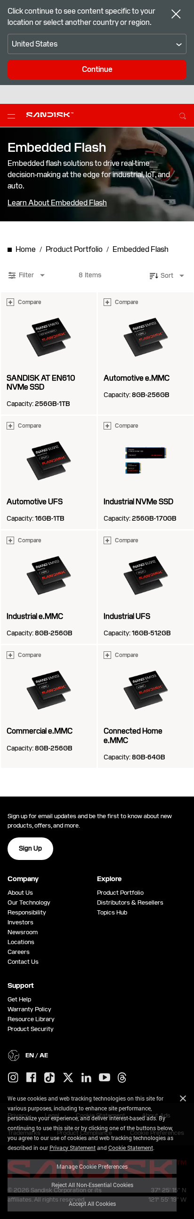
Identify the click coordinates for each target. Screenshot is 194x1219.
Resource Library (31, 1019)
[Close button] (176, 15)
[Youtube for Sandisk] (104, 1077)
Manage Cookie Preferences (92, 1166)
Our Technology (29, 902)
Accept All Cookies (92, 1203)
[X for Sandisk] (68, 1078)
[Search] (182, 114)
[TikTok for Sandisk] (49, 1078)
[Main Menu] (13, 115)
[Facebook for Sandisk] (31, 1077)
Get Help (19, 999)
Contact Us (23, 962)
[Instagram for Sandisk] (13, 1078)
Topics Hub (112, 912)
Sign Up (30, 848)
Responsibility (27, 912)
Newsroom (23, 932)
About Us (20, 893)
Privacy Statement (72, 1147)
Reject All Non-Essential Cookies (92, 1184)
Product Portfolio (120, 893)
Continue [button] (97, 69)
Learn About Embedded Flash (57, 203)
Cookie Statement (130, 1147)
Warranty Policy (29, 1009)
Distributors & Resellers (130, 902)
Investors (20, 922)
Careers (19, 952)
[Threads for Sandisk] (122, 1078)
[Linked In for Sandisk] (86, 1078)
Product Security (31, 1029)
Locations (21, 942)
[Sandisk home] (49, 114)
